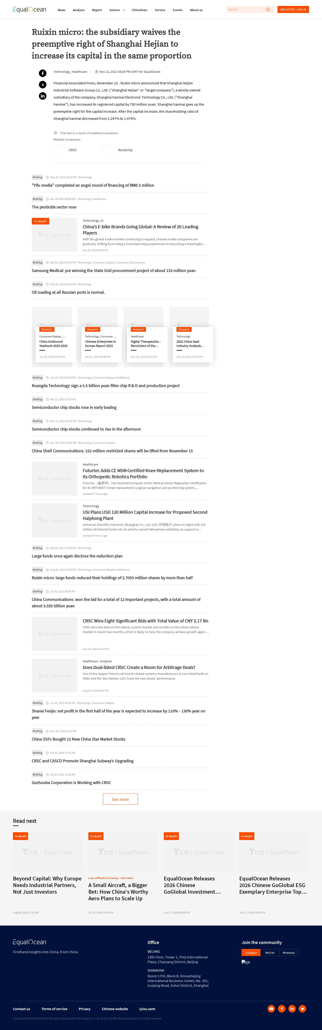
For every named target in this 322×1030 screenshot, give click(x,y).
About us (196, 10)
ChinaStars (139, 10)
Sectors (114, 10)
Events (177, 10)
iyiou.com (147, 1008)
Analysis (79, 10)
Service (160, 10)
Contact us (21, 1008)
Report (97, 10)
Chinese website (115, 1008)
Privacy (85, 1008)
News (61, 10)
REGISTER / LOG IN (293, 9)
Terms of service (54, 1008)
